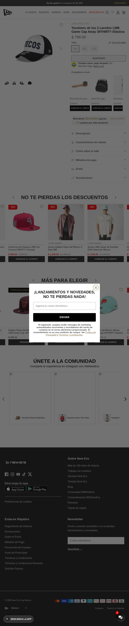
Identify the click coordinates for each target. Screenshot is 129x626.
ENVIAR (64, 317)
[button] (18, 619)
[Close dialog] (96, 287)
